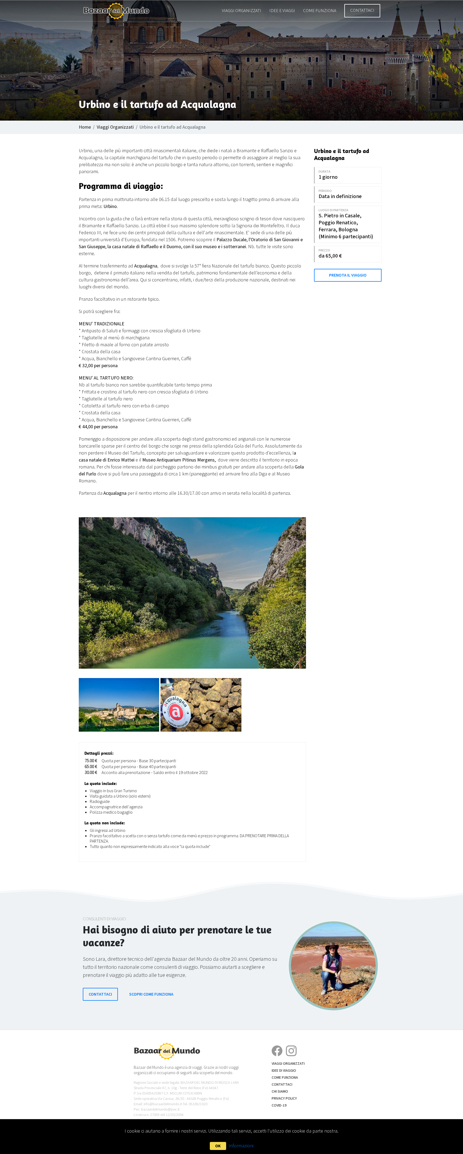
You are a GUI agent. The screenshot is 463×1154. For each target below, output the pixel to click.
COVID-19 (279, 1105)
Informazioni (241, 1145)
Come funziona (319, 11)
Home (85, 127)
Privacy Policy (284, 1098)
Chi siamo (280, 1091)
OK (218, 1146)
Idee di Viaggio (284, 1070)
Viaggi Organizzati (241, 11)
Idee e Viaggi (282, 11)
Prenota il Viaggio (348, 275)
